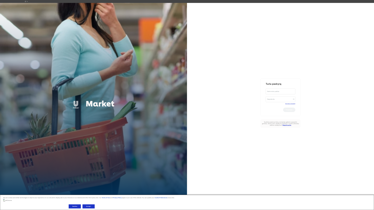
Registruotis (287, 125)
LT (25, 1)
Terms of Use (106, 198)
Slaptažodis (271, 99)
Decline (74, 206)
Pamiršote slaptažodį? (290, 103)
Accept (88, 206)
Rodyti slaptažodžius (294, 99)
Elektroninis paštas (273, 91)
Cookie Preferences (161, 198)
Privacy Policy (117, 198)
